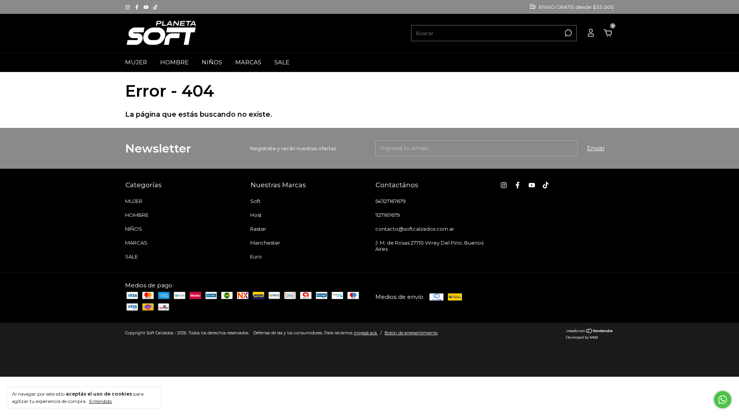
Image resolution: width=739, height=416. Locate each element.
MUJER (136, 62)
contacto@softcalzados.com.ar (414, 229)
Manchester (265, 243)
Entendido (100, 401)
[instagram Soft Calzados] (128, 7)
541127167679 (390, 201)
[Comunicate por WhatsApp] (722, 399)
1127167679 (387, 215)
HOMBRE (174, 62)
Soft (255, 201)
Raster (258, 229)
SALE (281, 62)
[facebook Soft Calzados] (137, 7)
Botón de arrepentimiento (411, 332)
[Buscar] (567, 33)
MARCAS (248, 62)
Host (256, 215)
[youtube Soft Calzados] (147, 7)
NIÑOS (212, 62)
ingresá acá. (366, 332)
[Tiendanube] (590, 331)
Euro (256, 256)
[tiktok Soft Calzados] (155, 7)
